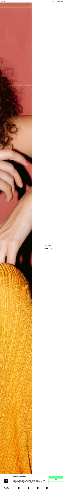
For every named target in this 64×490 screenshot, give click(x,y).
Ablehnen (55, 482)
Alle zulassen (55, 476)
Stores (58, 1)
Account (53, 1)
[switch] (29, 488)
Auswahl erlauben (55, 479)
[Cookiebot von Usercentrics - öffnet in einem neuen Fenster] (6, 488)
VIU (32, 1)
